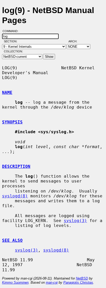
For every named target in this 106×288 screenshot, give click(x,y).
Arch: (75, 41)
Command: (12, 31)
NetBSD (82, 278)
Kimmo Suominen (15, 282)
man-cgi (52, 282)
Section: (12, 41)
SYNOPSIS (12, 122)
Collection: (13, 51)
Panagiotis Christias (78, 282)
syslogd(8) (15, 196)
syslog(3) (75, 220)
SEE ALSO (12, 240)
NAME (7, 92)
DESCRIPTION (16, 166)
